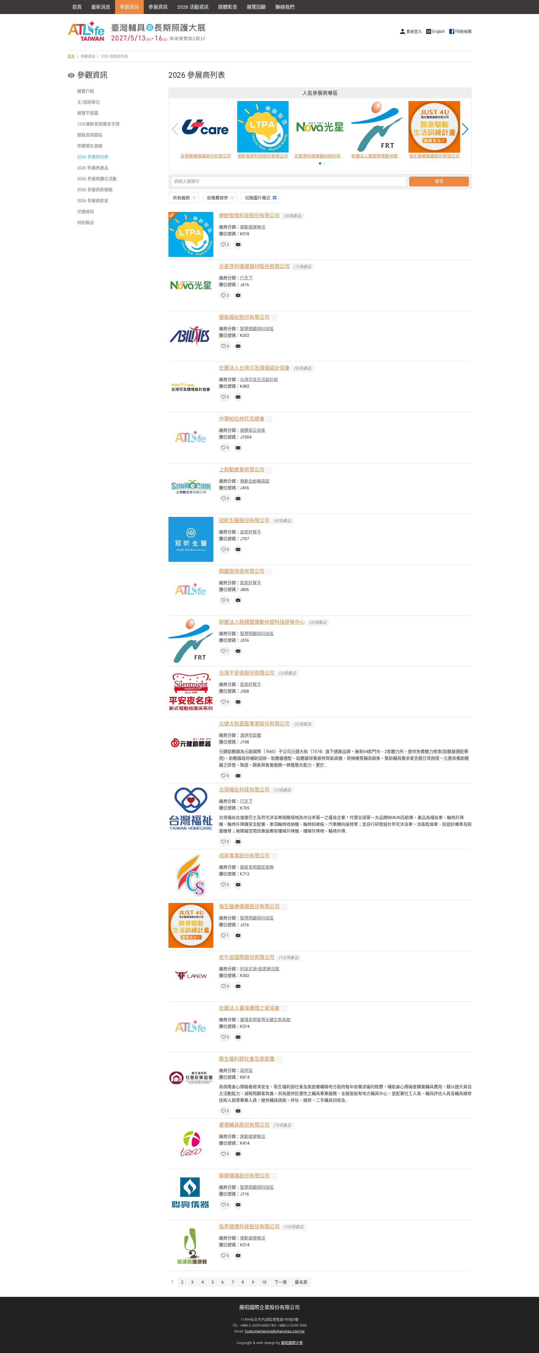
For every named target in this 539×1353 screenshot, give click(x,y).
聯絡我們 (284, 7)
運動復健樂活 (252, 227)
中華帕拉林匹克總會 (241, 419)
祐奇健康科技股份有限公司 (249, 1226)
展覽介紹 (85, 91)
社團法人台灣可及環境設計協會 (254, 368)
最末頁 (301, 1282)
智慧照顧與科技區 (257, 328)
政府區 (246, 1070)
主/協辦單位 (88, 102)
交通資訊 (85, 211)
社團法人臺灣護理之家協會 (249, 1008)
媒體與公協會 (252, 430)
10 (264, 1282)
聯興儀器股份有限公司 (244, 1176)
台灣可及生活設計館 (259, 379)
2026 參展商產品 (92, 167)
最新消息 (100, 7)
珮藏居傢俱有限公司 (241, 571)
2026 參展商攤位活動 (97, 178)
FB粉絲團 (463, 31)
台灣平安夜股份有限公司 (247, 673)
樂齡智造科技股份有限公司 (249, 215)
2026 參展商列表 (92, 156)
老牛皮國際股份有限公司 (247, 957)
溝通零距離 (250, 735)
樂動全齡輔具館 (255, 481)
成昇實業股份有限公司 (244, 856)
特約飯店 (85, 222)
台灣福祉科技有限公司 (244, 790)
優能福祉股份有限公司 (244, 317)
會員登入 (414, 31)
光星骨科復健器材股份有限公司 (254, 266)
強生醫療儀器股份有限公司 (249, 906)
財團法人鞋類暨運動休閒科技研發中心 (262, 622)
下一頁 (280, 1282)
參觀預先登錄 (89, 146)
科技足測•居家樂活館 (259, 968)
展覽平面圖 (87, 113)
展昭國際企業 (292, 1343)
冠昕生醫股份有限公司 (244, 520)
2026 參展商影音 (92, 200)
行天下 (246, 277)
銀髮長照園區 (89, 135)
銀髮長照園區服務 (257, 867)
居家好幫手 (250, 532)
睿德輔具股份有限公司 (244, 1125)
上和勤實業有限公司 (241, 470)
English (438, 31)
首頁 (77, 7)
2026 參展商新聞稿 (95, 189)
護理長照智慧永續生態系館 (265, 1019)
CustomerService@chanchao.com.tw (275, 1331)
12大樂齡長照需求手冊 (98, 124)
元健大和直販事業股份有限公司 (254, 724)
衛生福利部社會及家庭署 (247, 1059)
